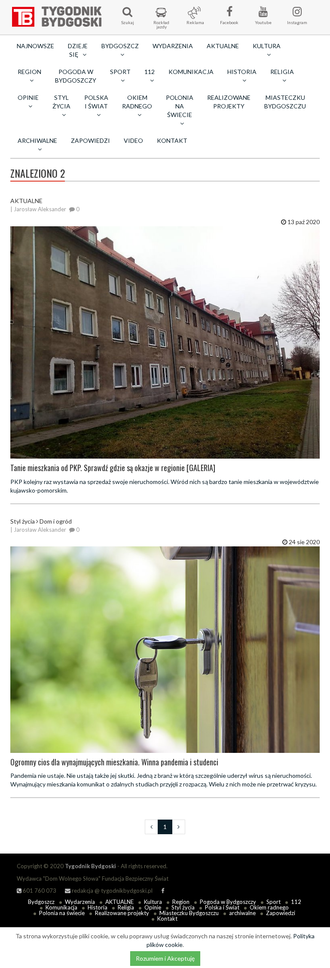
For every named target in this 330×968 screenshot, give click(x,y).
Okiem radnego (269, 907)
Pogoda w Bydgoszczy (75, 76)
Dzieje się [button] (78, 50)
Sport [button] (120, 71)
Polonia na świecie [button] (179, 106)
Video (133, 140)
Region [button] (29, 71)
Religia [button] (282, 71)
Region (180, 901)
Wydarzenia (173, 45)
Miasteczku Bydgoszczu (285, 102)
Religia (126, 907)
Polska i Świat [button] (96, 102)
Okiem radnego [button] (137, 102)
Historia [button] (242, 71)
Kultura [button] (267, 45)
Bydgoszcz (41, 901)
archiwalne (242, 912)
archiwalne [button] (37, 140)
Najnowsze (35, 45)
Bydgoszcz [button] (120, 45)
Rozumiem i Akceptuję (165, 958)
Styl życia (183, 907)
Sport (273, 901)
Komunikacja (191, 71)
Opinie (152, 907)
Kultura (153, 901)
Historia (97, 907)
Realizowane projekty (229, 102)
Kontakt (172, 140)
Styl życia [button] (61, 102)
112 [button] (149, 71)
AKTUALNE (223, 45)
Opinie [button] (28, 97)
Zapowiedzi (90, 140)
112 (296, 901)
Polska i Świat (222, 907)
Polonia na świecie (62, 912)
